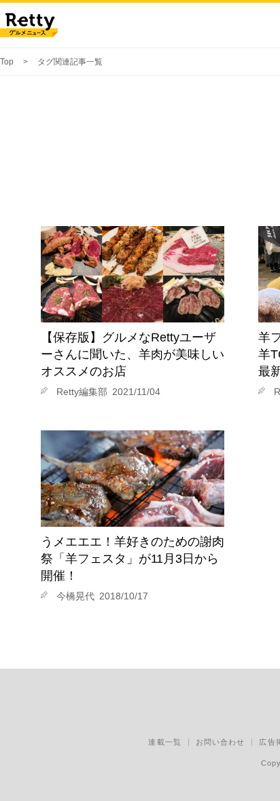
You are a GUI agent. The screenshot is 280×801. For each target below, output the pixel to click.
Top (7, 62)
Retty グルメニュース (29, 25)
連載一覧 (164, 742)
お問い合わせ (220, 742)
